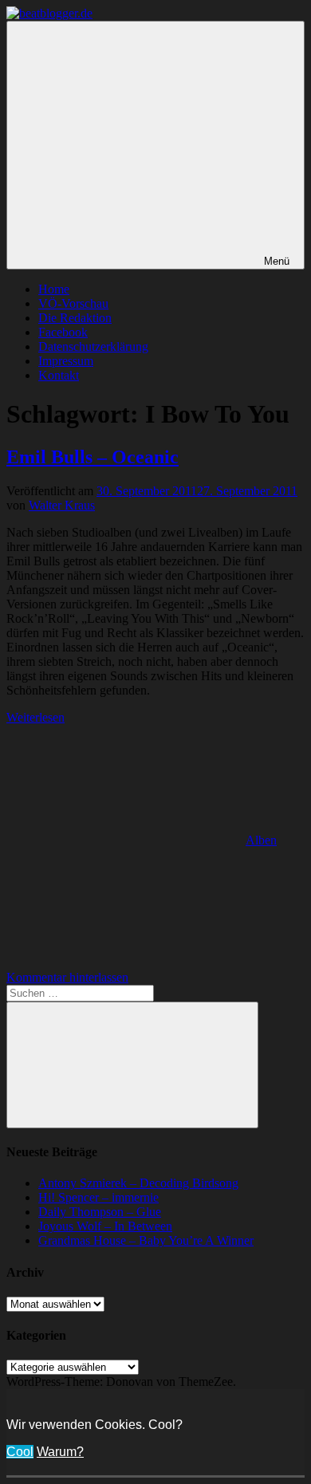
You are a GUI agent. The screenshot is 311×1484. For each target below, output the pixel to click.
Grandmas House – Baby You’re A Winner (146, 1240)
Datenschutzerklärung (93, 346)
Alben (261, 840)
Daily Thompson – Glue (99, 1211)
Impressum (65, 361)
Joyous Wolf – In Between (105, 1226)
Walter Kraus (62, 505)
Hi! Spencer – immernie (98, 1197)
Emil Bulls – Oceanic (92, 457)
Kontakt (58, 375)
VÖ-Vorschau (73, 303)
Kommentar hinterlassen (67, 977)
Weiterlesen (35, 717)
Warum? (60, 1451)
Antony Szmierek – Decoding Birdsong (138, 1183)
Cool (19, 1451)
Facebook (63, 332)
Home (53, 289)
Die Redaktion (75, 318)
